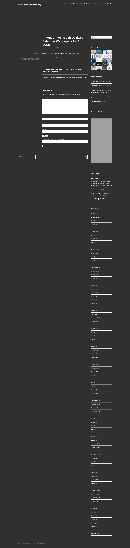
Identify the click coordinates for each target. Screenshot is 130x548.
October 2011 (94, 364)
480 (31, 58)
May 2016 (93, 260)
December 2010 (95, 400)
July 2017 (93, 235)
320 (33, 58)
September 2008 (95, 497)
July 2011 (93, 375)
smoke (96, 195)
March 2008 (94, 519)
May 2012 (93, 339)
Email (44, 123)
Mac (38, 55)
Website (44, 129)
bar (105, 181)
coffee (107, 183)
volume (92, 198)
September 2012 (95, 325)
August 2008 (94, 501)
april (29, 58)
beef (107, 181)
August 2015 (94, 274)
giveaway (32, 56)
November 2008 (95, 490)
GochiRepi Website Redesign (99, 101)
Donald (92, 187)
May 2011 (93, 382)
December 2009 (95, 443)
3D (43, 48)
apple (44, 49)
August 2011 (94, 372)
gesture (99, 189)
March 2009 (94, 476)
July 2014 (93, 282)
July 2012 (93, 332)
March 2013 (94, 303)
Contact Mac (108, 3)
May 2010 (93, 425)
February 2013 (95, 307)
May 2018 (93, 220)
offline (109, 193)
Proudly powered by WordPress (25, 543)
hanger (105, 189)
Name (44, 116)
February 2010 (95, 436)
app (99, 181)
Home (65, 3)
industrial (101, 191)
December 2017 (95, 228)
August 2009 (94, 458)
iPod (74, 48)
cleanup (103, 183)
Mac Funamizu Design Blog (29, 5)
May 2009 (94, 469)
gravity (102, 189)
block (109, 181)
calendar (53, 48)
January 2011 (94, 397)
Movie (106, 193)
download (21, 58)
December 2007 (95, 530)
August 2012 (94, 328)
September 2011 (95, 368)
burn (92, 183)
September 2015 (95, 271)
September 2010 (95, 411)
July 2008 (94, 505)
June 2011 (93, 379)
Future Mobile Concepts (75, 3)
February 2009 (95, 479)
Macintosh (69, 48)
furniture (94, 189)
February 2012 (95, 350)
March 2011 (94, 389)
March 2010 (94, 433)
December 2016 (95, 253)
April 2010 (94, 429)
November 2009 (95, 447)
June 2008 (94, 508)
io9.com (102, 193)
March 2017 (94, 246)
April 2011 (93, 386)
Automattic (42, 543)
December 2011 (95, 357)
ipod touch (33, 59)
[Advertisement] (65, 21)
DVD (95, 187)
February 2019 (95, 213)
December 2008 (95, 487)
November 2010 (95, 404)
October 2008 (95, 494)
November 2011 (95, 361)
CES (98, 183)
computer (93, 185)
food (110, 187)
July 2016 (93, 256)
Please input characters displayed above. (53, 139)
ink (103, 191)
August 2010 (94, 415)
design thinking (109, 185)
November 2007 (95, 533)
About (94, 3)
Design (82, 48)
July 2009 (94, 461)
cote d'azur (98, 185)
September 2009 (95, 454)
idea (97, 191)
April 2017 (94, 242)
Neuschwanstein (22, 56)
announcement (94, 181)
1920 (96, 178)
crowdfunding (102, 185)
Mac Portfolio (87, 3)
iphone (78, 48)
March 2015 (94, 278)
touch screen (102, 196)
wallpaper (100, 3)
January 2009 (94, 483)
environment (106, 187)
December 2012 (95, 314)
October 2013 (94, 292)
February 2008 (95, 523)
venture (107, 195)
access (100, 178)
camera (95, 183)
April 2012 (94, 343)
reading (93, 195)
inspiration (63, 48)
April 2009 (94, 472)
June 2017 (94, 238)
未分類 (57, 48)
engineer (100, 187)
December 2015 (95, 267)
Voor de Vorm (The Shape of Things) (100, 81)
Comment (45, 98)
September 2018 (95, 217)
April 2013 (94, 300)
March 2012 (94, 346)
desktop (25, 59)
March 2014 (94, 285)
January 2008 (95, 526)
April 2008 (94, 515)
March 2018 (94, 224)
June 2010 (94, 422)
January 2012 (94, 354)
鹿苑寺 (105, 198)
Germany (37, 56)
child (101, 183)
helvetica (28, 56)
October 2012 (94, 321)
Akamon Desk (104, 178)
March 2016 (94, 264)
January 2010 (94, 440)
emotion (97, 187)
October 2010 (94, 407)
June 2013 (94, 296)
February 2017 (95, 249)
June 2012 (94, 336)
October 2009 (95, 451)
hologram (93, 191)
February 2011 (95, 393)
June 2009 (94, 465)
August (103, 181)
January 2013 (94, 310)
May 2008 (94, 512)
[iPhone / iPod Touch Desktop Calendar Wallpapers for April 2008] (60, 53)
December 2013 (95, 289)
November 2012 (95, 318)
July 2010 (93, 418)
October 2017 (94, 231)
